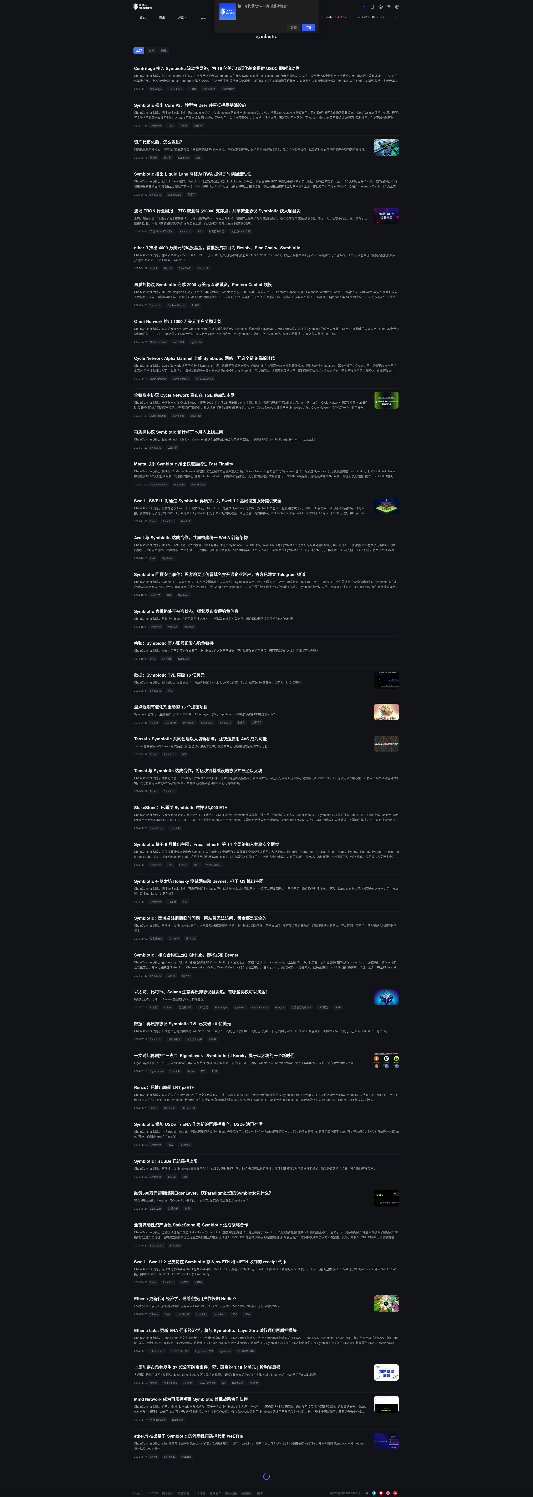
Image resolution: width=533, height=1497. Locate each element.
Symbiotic (155, 125)
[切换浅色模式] (388, 6)
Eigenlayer (207, 722)
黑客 (169, 595)
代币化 (153, 157)
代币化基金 (209, 89)
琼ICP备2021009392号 (345, 1493)
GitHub (172, 975)
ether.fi (153, 268)
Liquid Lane (175, 89)
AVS (184, 754)
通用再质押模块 (246, 1351)
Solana (168, 1007)
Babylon (280, 1007)
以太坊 (153, 1007)
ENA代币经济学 (180, 1351)
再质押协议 (185, 1007)
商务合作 (215, 1493)
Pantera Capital (176, 305)
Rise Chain (185, 268)
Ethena (154, 1314)
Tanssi (153, 754)
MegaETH (170, 722)
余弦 (152, 658)
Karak (190, 1071)
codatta (254, 1383)
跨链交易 (173, 1208)
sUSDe (172, 1176)
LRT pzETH (188, 1108)
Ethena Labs (157, 1351)
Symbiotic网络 (181, 378)
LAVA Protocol (207, 1383)
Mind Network (158, 1419)
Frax (170, 865)
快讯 (162, 17)
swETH (185, 1282)
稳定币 (191, 194)
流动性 (168, 157)
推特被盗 (173, 627)
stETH (198, 1282)
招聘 (260, 1493)
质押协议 (191, 938)
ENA (214, 1071)
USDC (192, 89)
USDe (246, 1314)
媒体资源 (183, 1493)
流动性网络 (228, 89)
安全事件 (155, 595)
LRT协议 (203, 1007)
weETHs (186, 1456)
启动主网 (196, 415)
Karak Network (260, 1007)
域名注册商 (156, 938)
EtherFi (183, 865)
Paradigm (185, 1144)
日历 (203, 17)
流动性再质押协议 (301, 1007)
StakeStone (156, 828)
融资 (187, 1208)
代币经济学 (183, 1314)
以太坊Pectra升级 (240, 231)
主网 (184, 901)
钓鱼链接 (167, 658)
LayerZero (156, 1208)
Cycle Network (158, 378)
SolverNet (178, 342)
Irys (223, 1383)
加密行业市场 (216, 231)
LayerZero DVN (204, 1351)
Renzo (153, 1108)
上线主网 (173, 447)
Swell (153, 521)
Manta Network (158, 484)
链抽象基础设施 (204, 378)
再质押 (212, 1039)
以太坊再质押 (194, 1039)
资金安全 (174, 938)
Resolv (168, 268)
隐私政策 (231, 1493)
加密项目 (257, 722)
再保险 (183, 125)
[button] (397, 6)
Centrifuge (156, 89)
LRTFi (337, 1007)
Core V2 (198, 125)
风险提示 (247, 1493)
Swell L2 (185, 521)
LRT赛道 (323, 1007)
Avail (153, 558)
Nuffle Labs (170, 1383)
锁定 (234, 1314)
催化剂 (241, 722)
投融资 (195, 305)
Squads (187, 1383)
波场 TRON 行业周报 (161, 231)
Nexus (153, 1383)
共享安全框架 (213, 865)
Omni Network (158, 342)
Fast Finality (198, 484)
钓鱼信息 (189, 627)
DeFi (170, 125)
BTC (200, 231)
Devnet (172, 901)
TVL (170, 690)
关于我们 (168, 1493)
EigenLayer (221, 1007)
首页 (143, 17)
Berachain (188, 722)
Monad (154, 722)
